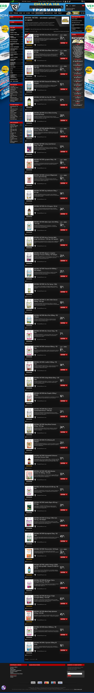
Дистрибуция (52, 1)
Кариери (11, 672)
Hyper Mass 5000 (13, 129)
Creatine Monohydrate (14, 98)
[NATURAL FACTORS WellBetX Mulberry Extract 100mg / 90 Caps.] (29, 132)
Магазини (44, 1)
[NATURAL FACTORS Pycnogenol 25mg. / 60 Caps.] (29, 538)
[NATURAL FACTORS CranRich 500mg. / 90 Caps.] (29, 366)
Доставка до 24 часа (76, 22)
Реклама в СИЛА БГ (13, 667)
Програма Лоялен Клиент (77, 31)
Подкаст (60, 13)
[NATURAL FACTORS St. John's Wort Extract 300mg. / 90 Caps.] (29, 304)
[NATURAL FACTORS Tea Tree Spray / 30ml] (29, 288)
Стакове (33, 13)
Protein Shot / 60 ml (14, 109)
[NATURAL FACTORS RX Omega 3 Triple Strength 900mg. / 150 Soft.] (29, 600)
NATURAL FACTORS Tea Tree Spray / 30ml (45, 284)
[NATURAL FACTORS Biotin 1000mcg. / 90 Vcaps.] (29, 631)
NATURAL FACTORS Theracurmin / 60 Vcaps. (46, 549)
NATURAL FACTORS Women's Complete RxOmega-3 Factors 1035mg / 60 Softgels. (45, 254)
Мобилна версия (13, 675)
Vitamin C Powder (13, 112)
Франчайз (29, 1)
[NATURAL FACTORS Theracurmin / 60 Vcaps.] (29, 553)
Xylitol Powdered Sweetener (13, 111)
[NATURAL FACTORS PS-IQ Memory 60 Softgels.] (29, 444)
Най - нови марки (14, 81)
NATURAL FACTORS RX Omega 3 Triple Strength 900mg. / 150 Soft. (44, 596)
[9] (36, 31)
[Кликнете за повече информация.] (35, 45)
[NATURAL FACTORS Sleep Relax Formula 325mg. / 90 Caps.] (29, 428)
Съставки (28, 13)
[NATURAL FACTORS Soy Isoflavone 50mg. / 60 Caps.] (29, 195)
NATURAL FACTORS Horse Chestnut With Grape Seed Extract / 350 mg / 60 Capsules (46, 238)
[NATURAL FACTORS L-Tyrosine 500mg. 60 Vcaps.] (29, 647)
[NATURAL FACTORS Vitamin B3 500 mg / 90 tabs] (29, 491)
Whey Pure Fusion (13, 97)
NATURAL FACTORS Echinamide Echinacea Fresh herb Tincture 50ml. (45, 456)
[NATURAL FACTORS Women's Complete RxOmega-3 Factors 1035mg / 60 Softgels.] (29, 257)
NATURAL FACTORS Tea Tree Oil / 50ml (44, 97)
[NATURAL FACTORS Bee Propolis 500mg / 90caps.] (29, 397)
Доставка (40, 1)
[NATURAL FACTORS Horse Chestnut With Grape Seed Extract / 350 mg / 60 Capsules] (29, 241)
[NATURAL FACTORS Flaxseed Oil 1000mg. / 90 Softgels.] (29, 86)
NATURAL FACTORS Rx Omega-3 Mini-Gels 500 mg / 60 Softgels (45, 518)
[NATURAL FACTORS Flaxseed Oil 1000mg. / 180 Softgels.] (29, 273)
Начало (10, 13)
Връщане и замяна (13, 671)
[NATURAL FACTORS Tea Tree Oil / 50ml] (29, 101)
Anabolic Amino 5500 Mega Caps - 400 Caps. (14, 126)
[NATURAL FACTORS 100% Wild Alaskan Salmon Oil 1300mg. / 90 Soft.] (29, 475)
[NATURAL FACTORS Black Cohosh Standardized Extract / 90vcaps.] (29, 413)
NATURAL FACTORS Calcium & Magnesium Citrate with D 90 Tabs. (45, 176)
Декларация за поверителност (16, 670)
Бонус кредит (74, 18)
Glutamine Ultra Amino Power (13, 89)
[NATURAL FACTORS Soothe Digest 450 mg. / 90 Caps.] (29, 506)
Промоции (16, 13)
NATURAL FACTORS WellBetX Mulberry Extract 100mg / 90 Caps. (44, 129)
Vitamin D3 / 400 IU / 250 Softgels (14, 101)
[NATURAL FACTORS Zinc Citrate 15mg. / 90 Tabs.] (29, 335)
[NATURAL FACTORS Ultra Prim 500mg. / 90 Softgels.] (29, 319)
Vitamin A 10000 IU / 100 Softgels (14, 142)
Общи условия (13, 669)
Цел (24, 13)
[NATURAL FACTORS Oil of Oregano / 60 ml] (29, 210)
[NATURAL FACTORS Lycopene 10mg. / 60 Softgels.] (29, 164)
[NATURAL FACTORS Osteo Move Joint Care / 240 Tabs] (29, 70)
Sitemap (11, 677)
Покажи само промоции (65, 31)
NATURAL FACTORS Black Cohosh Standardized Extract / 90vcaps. (43, 409)
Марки (20, 13)
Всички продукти (39, 13)
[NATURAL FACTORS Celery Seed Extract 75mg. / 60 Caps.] (29, 148)
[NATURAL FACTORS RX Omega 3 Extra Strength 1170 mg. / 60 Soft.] (29, 584)
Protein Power (12, 114)
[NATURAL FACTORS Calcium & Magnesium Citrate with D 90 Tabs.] (29, 179)
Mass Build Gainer (13, 119)
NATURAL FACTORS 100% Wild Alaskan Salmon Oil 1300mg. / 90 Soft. (44, 472)
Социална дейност (59, 1)
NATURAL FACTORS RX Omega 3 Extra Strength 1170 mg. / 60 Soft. (44, 581)
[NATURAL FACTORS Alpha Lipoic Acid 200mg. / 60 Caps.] (29, 226)
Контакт (48, 1)
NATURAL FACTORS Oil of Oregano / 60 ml (45, 206)
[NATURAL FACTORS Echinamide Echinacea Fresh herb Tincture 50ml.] (29, 460)
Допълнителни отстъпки (77, 20)
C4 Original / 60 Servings (13, 133)
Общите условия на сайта (78, 689)
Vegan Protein (12, 124)
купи (83, 5)
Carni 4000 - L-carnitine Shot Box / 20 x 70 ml (13, 136)
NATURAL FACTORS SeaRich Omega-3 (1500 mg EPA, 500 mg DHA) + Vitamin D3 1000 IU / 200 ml (46, 566)
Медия (55, 13)
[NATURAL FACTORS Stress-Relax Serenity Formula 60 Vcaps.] (29, 117)
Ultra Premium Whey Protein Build (14, 117)
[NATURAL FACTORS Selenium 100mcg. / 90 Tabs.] (29, 351)
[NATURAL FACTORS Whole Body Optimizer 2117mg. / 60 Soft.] (29, 615)
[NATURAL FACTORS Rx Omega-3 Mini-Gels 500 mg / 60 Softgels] (29, 522)
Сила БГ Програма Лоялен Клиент (16, 673)
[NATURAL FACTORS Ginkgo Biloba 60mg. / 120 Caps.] (29, 382)
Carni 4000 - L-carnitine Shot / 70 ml (14, 87)
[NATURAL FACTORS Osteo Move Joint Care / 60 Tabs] (29, 54)
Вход (84, 13)
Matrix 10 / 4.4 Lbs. (13, 91)
